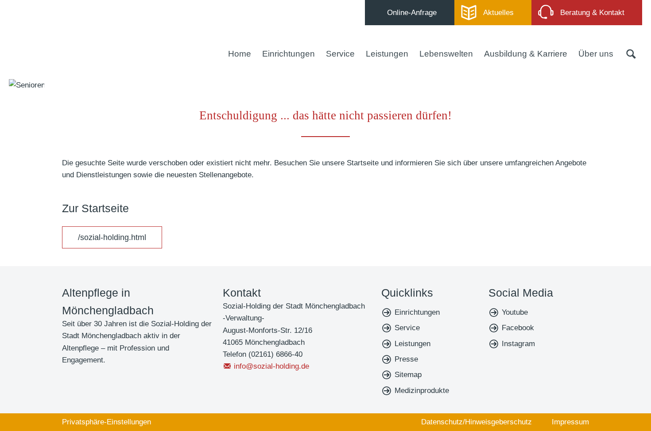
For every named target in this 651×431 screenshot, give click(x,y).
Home (239, 53)
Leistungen (387, 53)
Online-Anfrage (412, 12)
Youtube (515, 312)
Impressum (570, 422)
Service (340, 53)
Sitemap (408, 374)
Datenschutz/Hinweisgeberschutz (476, 422)
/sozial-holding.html (112, 237)
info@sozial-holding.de (271, 366)
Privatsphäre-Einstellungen (106, 422)
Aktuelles (498, 12)
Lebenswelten (446, 53)
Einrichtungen (288, 53)
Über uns (595, 53)
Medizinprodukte (422, 390)
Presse (406, 359)
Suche (631, 54)
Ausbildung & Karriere (525, 53)
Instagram (518, 343)
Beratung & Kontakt (592, 12)
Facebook (518, 328)
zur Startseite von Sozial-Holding (62, 36)
